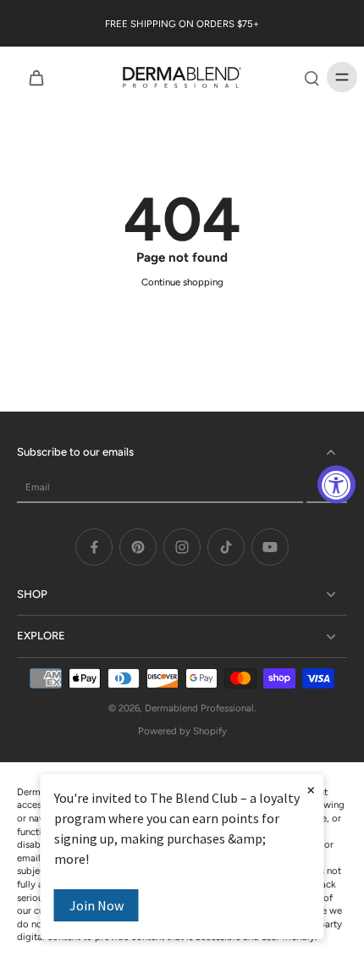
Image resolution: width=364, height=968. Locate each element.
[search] (311, 77)
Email (37, 487)
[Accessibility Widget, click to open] (336, 484)
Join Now (96, 905)
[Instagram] (182, 547)
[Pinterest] (138, 547)
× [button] (311, 789)
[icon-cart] (35, 77)
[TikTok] (226, 547)
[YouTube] (270, 547)
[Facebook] (94, 547)
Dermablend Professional (199, 708)
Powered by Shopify (182, 731)
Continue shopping (182, 282)
